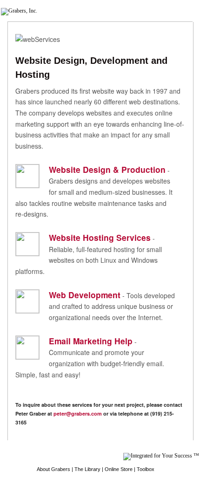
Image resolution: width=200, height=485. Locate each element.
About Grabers (53, 469)
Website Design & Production (107, 169)
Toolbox (145, 469)
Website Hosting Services (100, 237)
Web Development (84, 295)
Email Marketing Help (91, 341)
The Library (87, 469)
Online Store (119, 469)
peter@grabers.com (77, 413)
